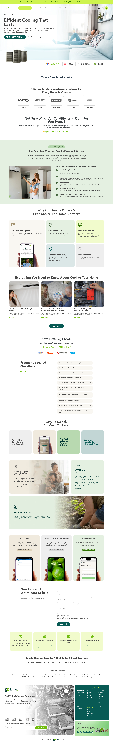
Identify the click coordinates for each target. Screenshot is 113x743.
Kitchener (46, 662)
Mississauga (67, 662)
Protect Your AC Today (20, 486)
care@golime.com (91, 727)
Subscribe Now (41, 727)
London (54, 662)
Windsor (82, 662)
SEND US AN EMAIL (24, 550)
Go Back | (8, 14)
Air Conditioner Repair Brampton (91, 674)
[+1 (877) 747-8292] (106, 8)
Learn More (92, 646)
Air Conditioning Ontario (56, 147)
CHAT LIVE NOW (88, 550)
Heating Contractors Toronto (60, 677)
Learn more (78, 488)
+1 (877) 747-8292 (22, 643)
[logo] (9, 8)
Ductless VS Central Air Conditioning (81, 677)
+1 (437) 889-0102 (50, 544)
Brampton (31, 662)
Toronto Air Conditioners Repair (47, 674)
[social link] (78, 732)
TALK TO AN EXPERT (56, 550)
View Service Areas (44, 646)
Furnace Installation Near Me (41, 677)
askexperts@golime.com (21, 544)
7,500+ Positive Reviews (55, 64)
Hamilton (39, 662)
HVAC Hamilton (26, 677)
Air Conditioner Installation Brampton (69, 674)
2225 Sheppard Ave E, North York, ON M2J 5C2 (89, 728)
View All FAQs (25, 372)
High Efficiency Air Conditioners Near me (24, 674)
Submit (63, 624)
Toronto (75, 662)
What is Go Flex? (68, 646)
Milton (60, 662)
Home (14, 14)
